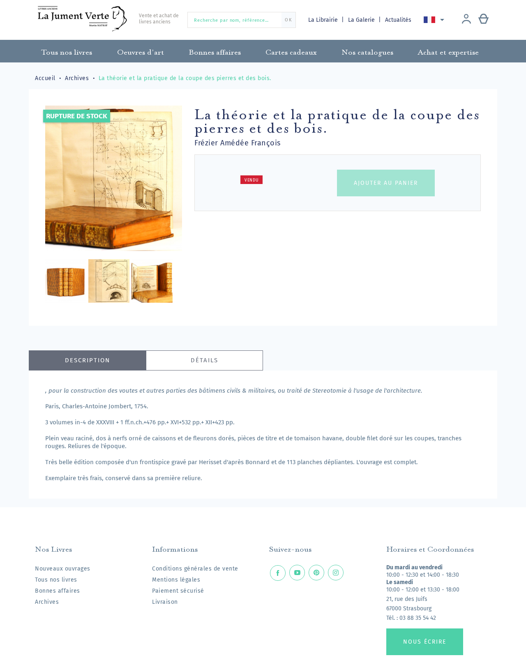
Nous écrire (424, 641)
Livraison (165, 601)
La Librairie (323, 19)
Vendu (252, 180)
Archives (47, 601)
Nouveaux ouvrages (62, 568)
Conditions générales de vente (195, 568)
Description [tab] (87, 360)
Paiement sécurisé (178, 590)
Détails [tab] (204, 360)
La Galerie (362, 19)
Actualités (398, 19)
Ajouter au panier (386, 182)
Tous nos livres (56, 579)
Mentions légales (176, 579)
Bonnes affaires (57, 590)
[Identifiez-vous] (466, 19)
